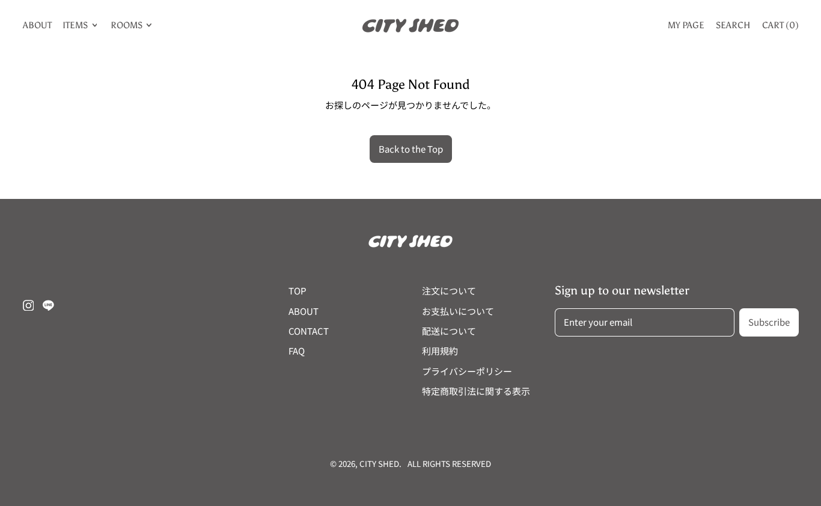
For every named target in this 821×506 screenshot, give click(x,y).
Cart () (780, 27)
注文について (449, 290)
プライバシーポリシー (467, 371)
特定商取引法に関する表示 (476, 391)
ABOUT (37, 25)
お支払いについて (458, 311)
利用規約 (440, 350)
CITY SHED (379, 463)
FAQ (296, 350)
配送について (449, 331)
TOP (297, 290)
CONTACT (308, 331)
